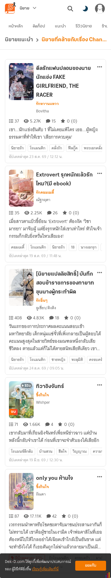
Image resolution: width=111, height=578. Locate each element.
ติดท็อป (39, 26)
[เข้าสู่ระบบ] (100, 8)
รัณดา (41, 494)
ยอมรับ (90, 565)
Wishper (43, 402)
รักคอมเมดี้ (45, 192)
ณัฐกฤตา (43, 199)
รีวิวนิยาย (84, 26)
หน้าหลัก (16, 26)
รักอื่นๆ (41, 300)
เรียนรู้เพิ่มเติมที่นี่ (45, 569)
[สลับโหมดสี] (85, 8)
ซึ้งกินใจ (42, 395)
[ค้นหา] (70, 8)
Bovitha (42, 111)
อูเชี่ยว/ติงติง (46, 307)
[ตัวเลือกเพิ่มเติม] (99, 67)
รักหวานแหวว (47, 103)
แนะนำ (60, 26)
